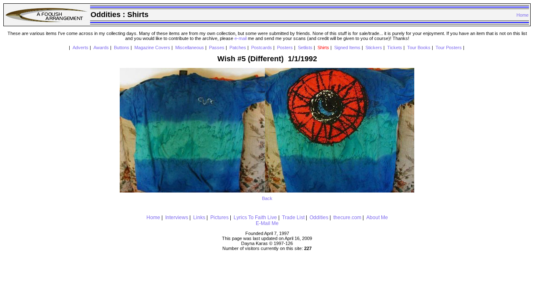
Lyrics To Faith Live (255, 217)
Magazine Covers (152, 47)
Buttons (121, 47)
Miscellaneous (189, 47)
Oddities (319, 217)
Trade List (293, 217)
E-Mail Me (267, 223)
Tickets (394, 47)
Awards (101, 47)
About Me (377, 217)
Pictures (219, 217)
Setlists (305, 47)
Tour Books (419, 47)
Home (522, 15)
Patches (237, 47)
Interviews (176, 217)
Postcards (261, 47)
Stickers (373, 47)
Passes (216, 47)
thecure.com (347, 217)
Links (199, 217)
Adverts (80, 47)
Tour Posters (449, 47)
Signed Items (347, 47)
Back (267, 198)
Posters (285, 47)
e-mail (240, 38)
